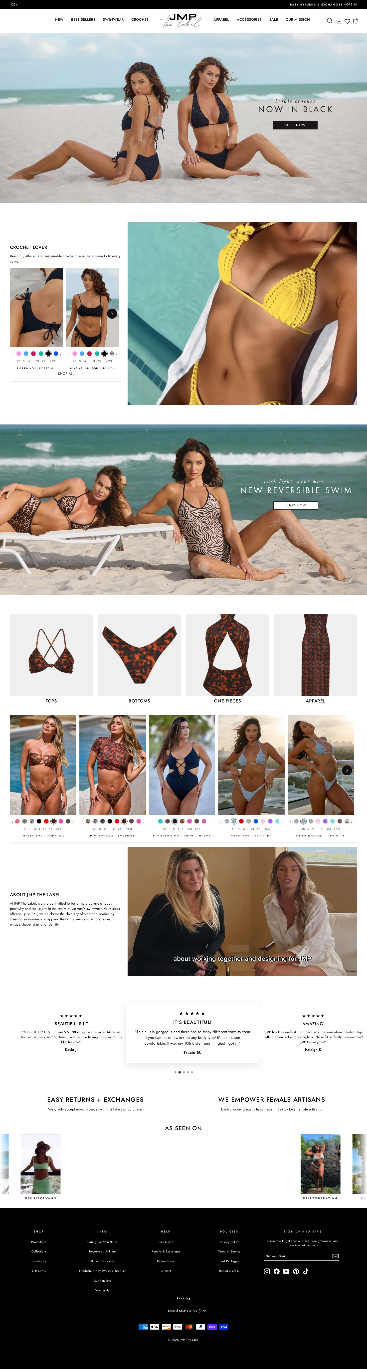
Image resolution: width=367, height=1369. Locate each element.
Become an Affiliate (102, 1251)
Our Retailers (102, 1280)
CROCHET (140, 19)
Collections (39, 1251)
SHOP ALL (66, 373)
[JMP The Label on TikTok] (306, 1271)
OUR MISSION (298, 19)
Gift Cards (39, 1271)
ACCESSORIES (249, 19)
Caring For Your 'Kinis (102, 1242)
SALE (273, 19)
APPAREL (221, 19)
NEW (59, 19)
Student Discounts (102, 1261)
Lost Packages (229, 1261)
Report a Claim (229, 1271)
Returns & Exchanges (166, 1251)
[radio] (18, 354)
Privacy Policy (229, 1242)
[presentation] (60, 354)
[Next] (112, 314)
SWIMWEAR (113, 19)
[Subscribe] (335, 1256)
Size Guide (166, 1242)
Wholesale (102, 1290)
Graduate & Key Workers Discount (102, 1271)
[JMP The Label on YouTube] (286, 1271)
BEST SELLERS (83, 19)
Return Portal (166, 1261)
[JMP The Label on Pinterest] (296, 1271)
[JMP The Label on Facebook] (277, 1271)
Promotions (39, 1242)
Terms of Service (229, 1251)
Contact (166, 1271)
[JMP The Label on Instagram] (267, 1271)
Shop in (183, 1298)
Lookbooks (39, 1261)
